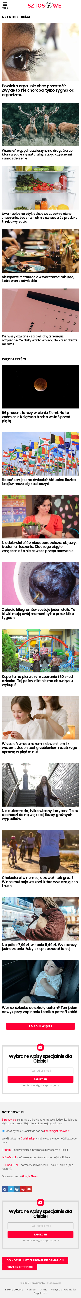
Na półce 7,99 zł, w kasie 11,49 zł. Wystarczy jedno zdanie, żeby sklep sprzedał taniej (39, 946)
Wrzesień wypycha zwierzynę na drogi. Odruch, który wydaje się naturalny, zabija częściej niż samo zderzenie (38, 154)
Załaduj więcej (40, 1026)
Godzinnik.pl (28, 1138)
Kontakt (31, 1289)
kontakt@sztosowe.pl (57, 1130)
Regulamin (40, 1293)
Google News (30, 1176)
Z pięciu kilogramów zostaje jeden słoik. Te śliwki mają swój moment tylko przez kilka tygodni (38, 613)
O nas (43, 1289)
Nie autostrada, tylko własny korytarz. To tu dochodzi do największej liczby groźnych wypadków (40, 814)
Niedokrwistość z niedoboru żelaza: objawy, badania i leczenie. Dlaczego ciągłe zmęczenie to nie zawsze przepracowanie (39, 546)
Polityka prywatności (63, 1289)
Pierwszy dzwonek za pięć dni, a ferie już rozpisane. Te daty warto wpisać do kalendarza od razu (39, 340)
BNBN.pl (6, 1149)
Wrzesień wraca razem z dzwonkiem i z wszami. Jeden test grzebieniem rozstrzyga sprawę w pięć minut (39, 747)
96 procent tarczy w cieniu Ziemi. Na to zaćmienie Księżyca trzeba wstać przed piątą (36, 416)
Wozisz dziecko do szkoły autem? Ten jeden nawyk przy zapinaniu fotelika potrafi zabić (39, 1009)
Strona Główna (14, 1289)
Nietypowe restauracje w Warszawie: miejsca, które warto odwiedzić (38, 279)
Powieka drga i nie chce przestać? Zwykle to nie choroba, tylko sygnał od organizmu (38, 90)
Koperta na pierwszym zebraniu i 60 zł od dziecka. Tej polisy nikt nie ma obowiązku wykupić (37, 680)
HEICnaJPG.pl (10, 1164)
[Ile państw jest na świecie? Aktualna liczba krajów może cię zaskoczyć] (40, 453)
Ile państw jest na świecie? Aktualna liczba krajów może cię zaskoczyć (39, 481)
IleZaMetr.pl (9, 1157)
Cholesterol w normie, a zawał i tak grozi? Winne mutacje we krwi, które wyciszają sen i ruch (40, 881)
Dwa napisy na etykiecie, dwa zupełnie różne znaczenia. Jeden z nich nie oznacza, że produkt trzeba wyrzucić (39, 217)
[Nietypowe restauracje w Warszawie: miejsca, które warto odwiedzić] (40, 251)
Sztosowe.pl (9, 1119)
